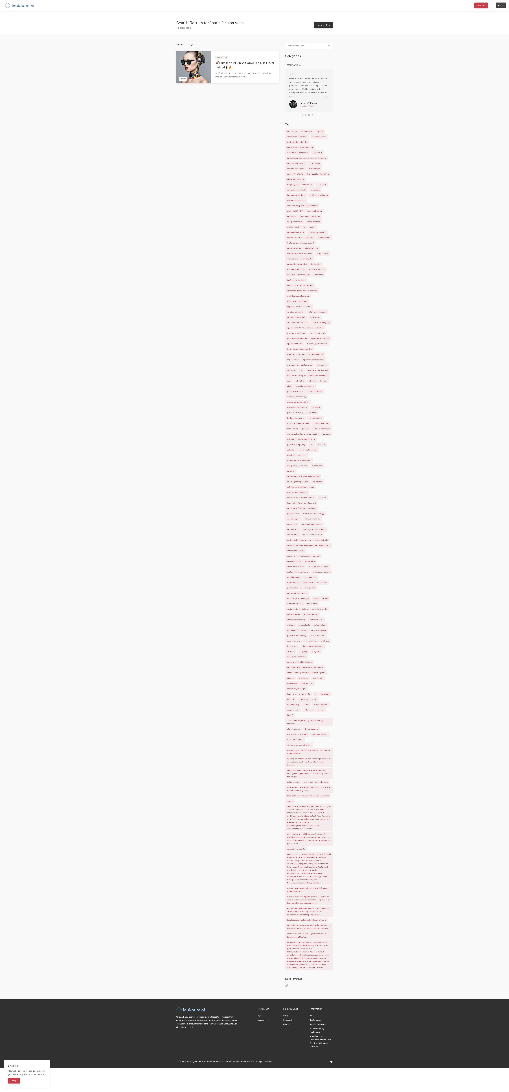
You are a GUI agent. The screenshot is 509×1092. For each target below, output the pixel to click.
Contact (286, 1027)
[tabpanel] (309, 92)
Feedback (287, 1023)
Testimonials (315, 1023)
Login (259, 1019)
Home (319, 25)
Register (260, 1023)
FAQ (312, 1019)
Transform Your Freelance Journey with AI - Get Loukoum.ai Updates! (320, 1045)
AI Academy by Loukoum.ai (317, 1034)
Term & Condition (318, 1027)
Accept (14, 1080)
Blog (328, 25)
